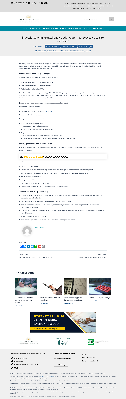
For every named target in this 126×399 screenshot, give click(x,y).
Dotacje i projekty (45, 28)
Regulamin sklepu (84, 3)
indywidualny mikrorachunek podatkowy (52, 50)
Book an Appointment (93, 8)
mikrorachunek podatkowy (76, 50)
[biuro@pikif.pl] (29, 3)
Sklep (67, 3)
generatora (49, 111)
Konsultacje (97, 3)
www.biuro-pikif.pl (50, 376)
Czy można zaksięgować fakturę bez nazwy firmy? (73, 299)
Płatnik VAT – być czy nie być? (100, 297)
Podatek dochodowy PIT (69, 46)
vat (90, 50)
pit (87, 50)
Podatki (78, 28)
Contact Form (78, 8)
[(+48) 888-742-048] (12, 3)
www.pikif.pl (41, 376)
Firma (57, 28)
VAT (91, 46)
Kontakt (107, 3)
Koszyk (73, 3)
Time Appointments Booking (102, 6)
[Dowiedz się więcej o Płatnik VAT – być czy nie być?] (100, 286)
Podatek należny (83, 46)
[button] (33, 28)
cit (36, 50)
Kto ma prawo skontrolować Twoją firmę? (49, 299)
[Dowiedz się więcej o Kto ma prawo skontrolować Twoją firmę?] (50, 286)
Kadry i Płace (67, 28)
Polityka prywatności (90, 361)
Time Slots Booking (83, 6)
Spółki (94, 28)
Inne (101, 28)
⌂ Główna (25, 28)
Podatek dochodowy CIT (52, 46)
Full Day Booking (68, 6)
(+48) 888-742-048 (20, 3)
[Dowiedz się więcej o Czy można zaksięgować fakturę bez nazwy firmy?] (75, 286)
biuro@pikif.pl (35, 3)
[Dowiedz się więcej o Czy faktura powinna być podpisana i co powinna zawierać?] (26, 286)
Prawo (86, 28)
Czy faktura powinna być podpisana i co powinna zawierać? (24, 300)
